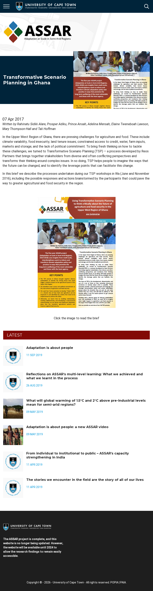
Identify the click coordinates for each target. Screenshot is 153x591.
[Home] (27, 526)
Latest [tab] (14, 335)
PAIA (123, 582)
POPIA (114, 582)
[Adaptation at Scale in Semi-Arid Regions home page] (37, 32)
